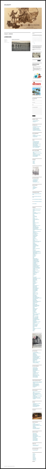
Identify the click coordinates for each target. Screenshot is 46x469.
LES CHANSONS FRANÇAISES (36, 272)
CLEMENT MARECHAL (35, 187)
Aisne (33, 211)
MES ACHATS (34, 281)
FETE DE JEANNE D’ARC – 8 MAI (36, 370)
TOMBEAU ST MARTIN (35, 144)
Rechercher (39, 60)
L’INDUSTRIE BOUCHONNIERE (36, 357)
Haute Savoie (34, 250)
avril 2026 (34, 453)
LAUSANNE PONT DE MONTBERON (36, 265)
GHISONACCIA (34, 247)
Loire (33, 275)
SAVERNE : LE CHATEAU (35, 308)
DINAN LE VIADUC (35, 238)
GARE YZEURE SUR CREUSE (35, 245)
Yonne (33, 330)
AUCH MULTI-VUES (35, 367)
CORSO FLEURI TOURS (35, 232)
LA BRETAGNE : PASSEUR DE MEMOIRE (37, 135)
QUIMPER (35, 203)
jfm (33, 189)
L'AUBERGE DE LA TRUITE (35, 260)
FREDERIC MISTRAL (35, 244)
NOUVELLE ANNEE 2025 (35, 121)
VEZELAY (34, 323)
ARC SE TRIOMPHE (35, 216)
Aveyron (34, 217)
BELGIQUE (5, 40)
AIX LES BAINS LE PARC (35, 213)
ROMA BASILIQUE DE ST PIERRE (36, 305)
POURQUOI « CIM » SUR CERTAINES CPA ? (37, 130)
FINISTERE (34, 243)
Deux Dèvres (34, 237)
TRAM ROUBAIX (34, 427)
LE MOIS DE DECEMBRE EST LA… (36, 120)
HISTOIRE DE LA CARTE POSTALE (36, 128)
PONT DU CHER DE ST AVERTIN (36, 297)
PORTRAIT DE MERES (35, 300)
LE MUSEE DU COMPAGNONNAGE (36, 146)
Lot (33, 276)
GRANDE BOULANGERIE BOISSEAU (36, 248)
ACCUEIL (34, 209)
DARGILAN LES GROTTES (35, 235)
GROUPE (34, 249)
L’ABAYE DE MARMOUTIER (35, 179)
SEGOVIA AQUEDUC (35, 309)
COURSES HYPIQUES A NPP (35, 233)
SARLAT (34, 307)
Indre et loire (34, 256)
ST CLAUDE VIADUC (35, 312)
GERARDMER (34, 246)
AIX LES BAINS (34, 212)
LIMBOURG (7, 37)
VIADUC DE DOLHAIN (35, 325)
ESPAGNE (34, 162)
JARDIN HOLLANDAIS (35, 258)
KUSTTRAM (34, 423)
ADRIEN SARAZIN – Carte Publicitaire (36, 356)
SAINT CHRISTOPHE (35, 306)
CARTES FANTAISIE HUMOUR (36, 227)
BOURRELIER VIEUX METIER (36, 404)
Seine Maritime (34, 310)
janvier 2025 (34, 457)
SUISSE (33, 161)
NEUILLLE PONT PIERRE (35, 180)
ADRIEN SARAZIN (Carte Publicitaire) (36, 210)
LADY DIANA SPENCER (35, 264)
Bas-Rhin (34, 218)
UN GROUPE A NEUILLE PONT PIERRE (36, 397)
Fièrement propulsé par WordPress (11, 466)
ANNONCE (34, 215)
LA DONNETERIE (34, 262)
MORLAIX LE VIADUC (35, 287)
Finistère (34, 242)
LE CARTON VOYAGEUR (35, 136)
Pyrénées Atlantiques (35, 302)
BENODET (34, 221)
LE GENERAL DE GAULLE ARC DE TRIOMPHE (37, 396)
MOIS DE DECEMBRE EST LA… (36, 285)
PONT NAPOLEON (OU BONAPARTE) (38, 199)
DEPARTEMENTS (34, 236)
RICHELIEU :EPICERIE (35, 406)
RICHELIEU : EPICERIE (35, 304)
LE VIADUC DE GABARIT (35, 439)
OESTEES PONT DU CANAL (35, 293)
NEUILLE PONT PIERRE (35, 156)
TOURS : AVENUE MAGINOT (35, 143)
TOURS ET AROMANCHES (35, 145)
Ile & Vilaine (34, 254)
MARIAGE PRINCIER (35, 359)
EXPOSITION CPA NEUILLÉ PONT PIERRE (37, 241)
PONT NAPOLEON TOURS (35, 298)
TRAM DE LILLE (34, 320)
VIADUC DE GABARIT (35, 326)
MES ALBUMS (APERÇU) (35, 450)
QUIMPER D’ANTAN (35, 181)
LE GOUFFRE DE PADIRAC (35, 269)
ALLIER (33, 214)
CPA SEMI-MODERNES (35, 234)
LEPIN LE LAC (34, 271)
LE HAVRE (34, 270)
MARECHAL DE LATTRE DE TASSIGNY (36, 278)
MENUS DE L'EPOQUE (35, 280)
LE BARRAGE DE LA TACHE (35, 266)
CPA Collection (7, 4)
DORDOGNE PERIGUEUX (35, 369)
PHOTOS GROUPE (34, 295)
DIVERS (33, 239)
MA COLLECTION (34, 277)
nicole (33, 199)
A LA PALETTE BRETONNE (35, 352)
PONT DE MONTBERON (35, 296)
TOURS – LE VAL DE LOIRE (35, 316)
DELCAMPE (34, 188)
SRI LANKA (34, 163)
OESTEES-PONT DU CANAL (35, 435)
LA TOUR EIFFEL (34, 263)
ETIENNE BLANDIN (35, 354)
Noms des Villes (34, 291)
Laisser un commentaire (6, 42)
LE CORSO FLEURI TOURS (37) (36, 142)
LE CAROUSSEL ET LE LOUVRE (36, 372)
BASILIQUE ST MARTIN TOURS (36, 141)
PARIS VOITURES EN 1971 (35, 294)
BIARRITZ (34, 223)
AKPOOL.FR (34, 186)
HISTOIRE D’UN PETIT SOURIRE (36, 384)
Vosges (33, 327)
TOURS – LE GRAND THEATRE (36, 147)
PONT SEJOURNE (34, 299)
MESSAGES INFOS (34, 283)
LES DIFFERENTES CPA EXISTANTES (36, 129)
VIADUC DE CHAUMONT (35, 324)
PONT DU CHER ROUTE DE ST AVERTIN (37, 436)
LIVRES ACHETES (34, 274)
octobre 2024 (34, 459)
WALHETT (34, 329)
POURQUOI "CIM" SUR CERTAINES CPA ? (37, 301)
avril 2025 (34, 455)
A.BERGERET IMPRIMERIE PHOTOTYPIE (37, 126)
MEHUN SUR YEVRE (35, 279)
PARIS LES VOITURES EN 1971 (36, 374)
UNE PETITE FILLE (35, 322)
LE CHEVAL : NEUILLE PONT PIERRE (36, 154)
